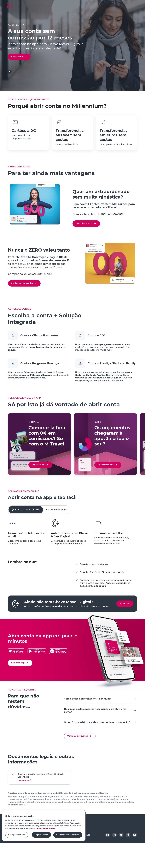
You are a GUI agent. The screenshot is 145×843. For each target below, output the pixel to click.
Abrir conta (17, 56)
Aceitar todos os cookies (67, 835)
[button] (9, 5)
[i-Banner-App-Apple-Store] (16, 651)
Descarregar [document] (24, 780)
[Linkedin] (121, 835)
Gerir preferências (16, 835)
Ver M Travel (38, 465)
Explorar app (17, 662)
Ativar (123, 603)
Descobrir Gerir (106, 465)
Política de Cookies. (45, 828)
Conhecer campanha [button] (22, 283)
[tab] (25, 509)
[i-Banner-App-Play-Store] (36, 651)
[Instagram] (114, 835)
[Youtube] (135, 835)
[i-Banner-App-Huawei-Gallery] (58, 651)
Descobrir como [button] (84, 223)
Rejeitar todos (41, 835)
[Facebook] (107, 835)
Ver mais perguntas (77, 736)
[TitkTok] (128, 835)
